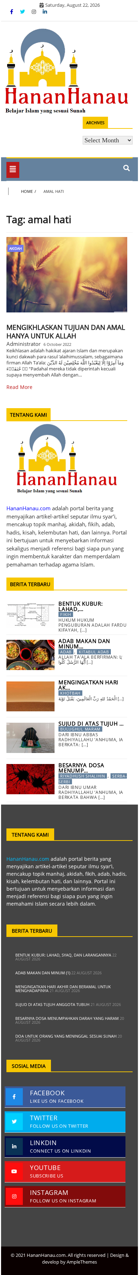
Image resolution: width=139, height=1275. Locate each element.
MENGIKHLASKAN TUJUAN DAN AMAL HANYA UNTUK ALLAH (65, 332)
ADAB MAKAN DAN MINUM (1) (42, 972)
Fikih (65, 614)
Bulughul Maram (80, 729)
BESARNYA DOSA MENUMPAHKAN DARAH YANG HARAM (67, 1018)
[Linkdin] (45, 11)
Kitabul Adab (94, 651)
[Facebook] (12, 11)
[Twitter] (23, 11)
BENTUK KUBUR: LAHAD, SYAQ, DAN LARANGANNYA (63, 955)
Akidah (15, 248)
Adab (66, 651)
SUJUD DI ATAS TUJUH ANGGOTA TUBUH (52, 1004)
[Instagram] (34, 11)
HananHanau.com (27, 858)
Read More (19, 387)
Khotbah (70, 693)
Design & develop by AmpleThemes (85, 1258)
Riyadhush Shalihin (82, 776)
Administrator (23, 343)
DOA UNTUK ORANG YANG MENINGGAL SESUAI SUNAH (66, 1036)
